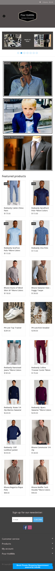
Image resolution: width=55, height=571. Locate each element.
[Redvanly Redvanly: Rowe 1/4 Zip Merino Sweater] (14, 392)
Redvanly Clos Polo (39, 248)
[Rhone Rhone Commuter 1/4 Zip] (41, 432)
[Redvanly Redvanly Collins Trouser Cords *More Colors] (41, 352)
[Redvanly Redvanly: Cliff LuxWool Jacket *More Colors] (14, 432)
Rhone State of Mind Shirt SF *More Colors (13, 289)
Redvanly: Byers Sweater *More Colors (41, 408)
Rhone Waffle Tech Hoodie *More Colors (40, 488)
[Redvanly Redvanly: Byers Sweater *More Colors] (41, 392)
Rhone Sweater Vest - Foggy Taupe (41, 289)
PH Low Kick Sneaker (40, 328)
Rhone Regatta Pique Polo (13, 488)
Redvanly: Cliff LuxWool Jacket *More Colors (11, 448)
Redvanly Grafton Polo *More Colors (12, 249)
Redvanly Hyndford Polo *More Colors (40, 209)
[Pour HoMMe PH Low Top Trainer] (14, 312)
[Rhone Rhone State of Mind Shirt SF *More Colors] (14, 272)
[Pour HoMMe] (31, 16)
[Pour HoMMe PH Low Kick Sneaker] (41, 312)
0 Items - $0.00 (47, 2)
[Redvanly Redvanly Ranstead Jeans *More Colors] (14, 352)
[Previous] (7, 40)
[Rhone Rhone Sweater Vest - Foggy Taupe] (41, 272)
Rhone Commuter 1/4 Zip (41, 448)
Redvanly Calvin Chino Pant (14, 209)
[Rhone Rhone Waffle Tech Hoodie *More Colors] (41, 472)
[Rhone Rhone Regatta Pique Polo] (14, 472)
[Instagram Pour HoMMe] (30, 527)
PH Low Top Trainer (12, 328)
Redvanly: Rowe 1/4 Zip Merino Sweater (12, 408)
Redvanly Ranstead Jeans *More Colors (12, 368)
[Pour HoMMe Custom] (27, 41)
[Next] (48, 40)
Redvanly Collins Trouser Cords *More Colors (40, 368)
